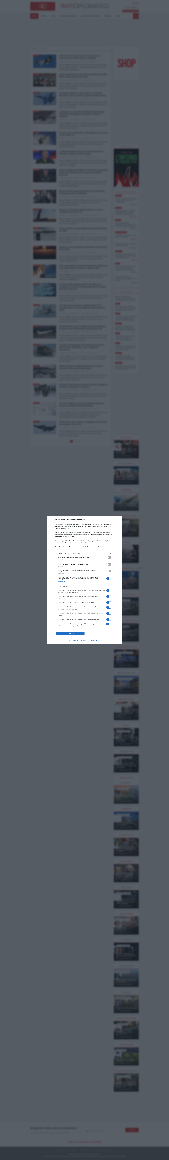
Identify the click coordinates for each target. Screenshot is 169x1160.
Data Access (84, 640)
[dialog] (84, 580)
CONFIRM (70, 633)
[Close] (118, 520)
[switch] (108, 557)
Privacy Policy (95, 640)
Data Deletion (73, 640)
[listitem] (84, 553)
